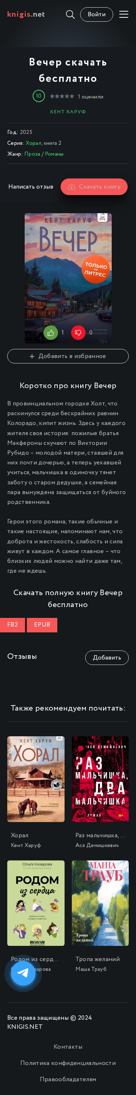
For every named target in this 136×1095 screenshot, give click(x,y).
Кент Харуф (68, 111)
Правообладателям (68, 1079)
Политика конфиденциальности (68, 1063)
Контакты (68, 1047)
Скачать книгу (99, 186)
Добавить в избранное (72, 356)
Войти (97, 14)
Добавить (107, 657)
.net (26, 14)
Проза (32, 154)
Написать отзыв (30, 186)
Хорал (33, 143)
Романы (54, 154)
